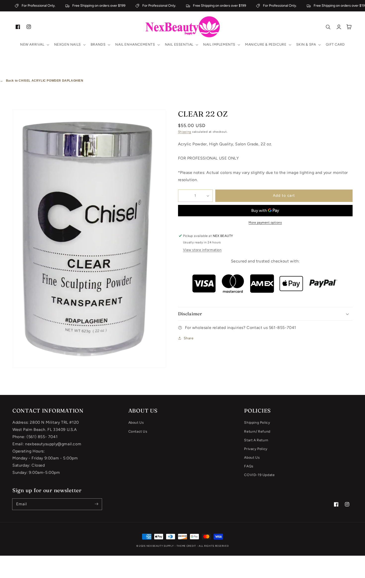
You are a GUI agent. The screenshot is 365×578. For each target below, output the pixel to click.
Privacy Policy (255, 449)
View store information (202, 250)
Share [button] (189, 338)
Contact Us (137, 431)
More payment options (265, 222)
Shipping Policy (257, 422)
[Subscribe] (96, 504)
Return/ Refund (257, 431)
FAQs (248, 466)
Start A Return (256, 440)
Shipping (184, 131)
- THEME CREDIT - (187, 545)
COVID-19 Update (259, 475)
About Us (136, 422)
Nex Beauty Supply (160, 545)
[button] (34, 44)
